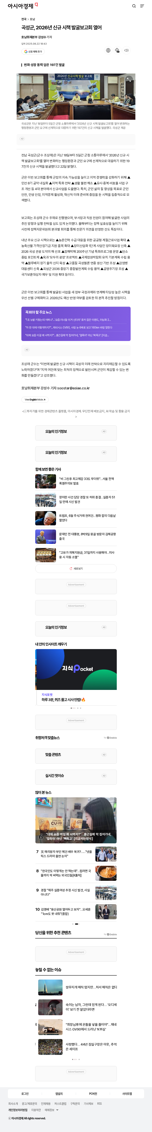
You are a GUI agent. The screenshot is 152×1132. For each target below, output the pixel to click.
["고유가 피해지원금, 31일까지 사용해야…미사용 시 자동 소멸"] (45, 561)
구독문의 (75, 1103)
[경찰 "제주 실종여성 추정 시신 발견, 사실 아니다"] (106, 899)
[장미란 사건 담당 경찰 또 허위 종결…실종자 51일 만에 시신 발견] (45, 506)
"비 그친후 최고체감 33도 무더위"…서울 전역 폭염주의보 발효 (86, 481)
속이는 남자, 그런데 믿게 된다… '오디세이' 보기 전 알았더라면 (88, 1007)
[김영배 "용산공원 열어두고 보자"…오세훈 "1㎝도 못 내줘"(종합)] (106, 918)
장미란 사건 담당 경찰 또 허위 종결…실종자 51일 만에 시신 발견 (87, 499)
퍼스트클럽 (60, 1103)
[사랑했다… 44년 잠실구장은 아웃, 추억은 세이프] (47, 1054)
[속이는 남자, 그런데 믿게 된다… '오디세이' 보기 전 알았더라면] (47, 1014)
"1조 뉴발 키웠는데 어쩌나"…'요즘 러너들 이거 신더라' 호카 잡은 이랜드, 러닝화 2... (68, 319)
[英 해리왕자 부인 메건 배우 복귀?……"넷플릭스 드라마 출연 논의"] (106, 860)
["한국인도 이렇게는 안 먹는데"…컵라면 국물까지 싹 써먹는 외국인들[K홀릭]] (106, 879)
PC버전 (93, 1094)
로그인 (24, 1094)
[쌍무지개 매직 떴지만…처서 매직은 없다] (47, 994)
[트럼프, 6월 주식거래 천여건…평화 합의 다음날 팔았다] (45, 524)
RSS (99, 1103)
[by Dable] (110, 934)
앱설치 (59, 1094)
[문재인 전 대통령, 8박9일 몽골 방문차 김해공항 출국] (45, 542)
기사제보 (88, 1103)
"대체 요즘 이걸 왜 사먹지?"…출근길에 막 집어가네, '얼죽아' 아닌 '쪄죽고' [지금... (67, 335)
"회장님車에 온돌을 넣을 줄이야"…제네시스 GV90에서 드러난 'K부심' (88, 1027)
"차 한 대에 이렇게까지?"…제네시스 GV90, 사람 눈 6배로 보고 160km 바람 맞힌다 (68, 327)
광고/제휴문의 (29, 1103)
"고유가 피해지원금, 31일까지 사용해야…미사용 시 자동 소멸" (86, 555)
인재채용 (45, 1103)
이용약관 (36, 1110)
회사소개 (13, 1103)
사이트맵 (127, 1094)
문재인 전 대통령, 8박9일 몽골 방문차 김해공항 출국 (87, 536)
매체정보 (49, 1110)
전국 (24, 19)
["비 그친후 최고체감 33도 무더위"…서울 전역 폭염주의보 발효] (45, 487)
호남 (32, 19)
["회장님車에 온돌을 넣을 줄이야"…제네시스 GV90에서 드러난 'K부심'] (47, 1034)
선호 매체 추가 (35, 51)
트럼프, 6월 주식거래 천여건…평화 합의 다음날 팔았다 (87, 518)
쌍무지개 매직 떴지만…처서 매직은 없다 (89, 987)
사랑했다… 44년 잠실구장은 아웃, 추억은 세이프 (88, 1046)
